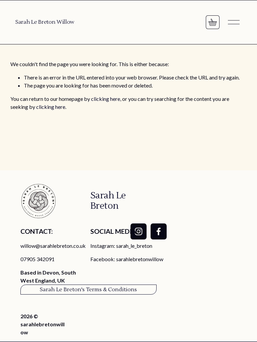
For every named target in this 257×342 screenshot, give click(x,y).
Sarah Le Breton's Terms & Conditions (88, 289)
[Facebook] (159, 231)
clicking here (105, 99)
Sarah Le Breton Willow (44, 22)
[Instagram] (139, 231)
